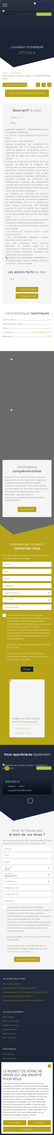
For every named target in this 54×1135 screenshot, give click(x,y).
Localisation (10, 881)
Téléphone (9, 586)
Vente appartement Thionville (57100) (19, 988)
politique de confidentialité (19, 659)
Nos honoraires (9, 1058)
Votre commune (12, 593)
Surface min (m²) (12, 894)
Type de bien (8, 873)
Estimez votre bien (11, 1021)
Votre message (11, 607)
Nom (7, 571)
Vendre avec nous (11, 1025)
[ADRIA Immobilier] (42, 5)
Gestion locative (10, 1033)
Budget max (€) (12, 888)
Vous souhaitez (9, 599)
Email (7, 578)
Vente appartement (11, 983)
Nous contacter (9, 1037)
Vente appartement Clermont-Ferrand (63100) (23, 1000)
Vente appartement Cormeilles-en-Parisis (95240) (25, 992)
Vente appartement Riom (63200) (18, 996)
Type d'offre (8, 867)
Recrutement (8, 1054)
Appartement (16, 73)
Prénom (8, 564)
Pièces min (9, 901)
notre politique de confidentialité (16, 1117)
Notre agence (9, 1017)
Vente (5, 73)
